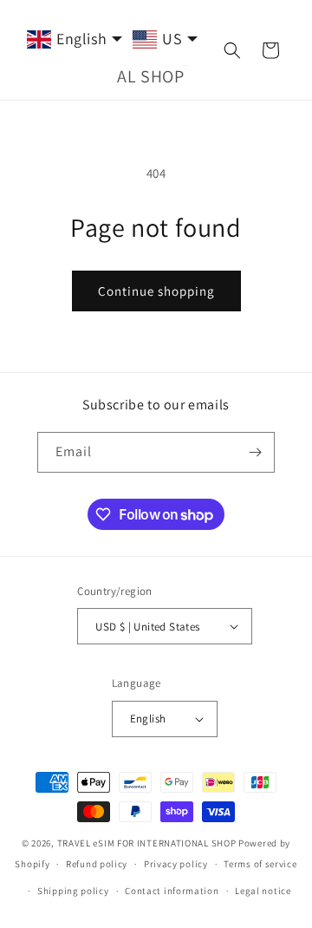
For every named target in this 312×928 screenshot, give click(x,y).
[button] (232, 50)
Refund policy (96, 864)
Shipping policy (73, 891)
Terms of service (260, 864)
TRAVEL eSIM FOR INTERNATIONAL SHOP (147, 843)
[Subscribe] (255, 452)
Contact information (171, 891)
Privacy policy (176, 864)
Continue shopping (156, 291)
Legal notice (262, 891)
